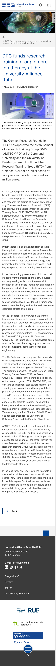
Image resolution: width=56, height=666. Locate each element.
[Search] (28, 655)
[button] (12, 511)
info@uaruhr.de (21, 562)
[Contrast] (40, 5)
